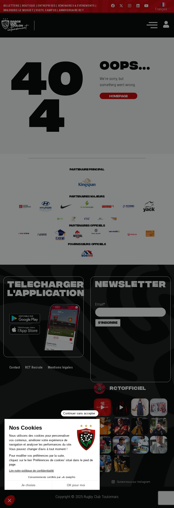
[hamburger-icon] (41, 32)
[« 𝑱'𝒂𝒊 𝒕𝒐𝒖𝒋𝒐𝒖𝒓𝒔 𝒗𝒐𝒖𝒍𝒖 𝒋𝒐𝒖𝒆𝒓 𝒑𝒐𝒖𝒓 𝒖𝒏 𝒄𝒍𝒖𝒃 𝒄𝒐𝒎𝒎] (158, 444)
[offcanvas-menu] (152, 24)
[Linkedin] (138, 5)
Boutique (28, 5)
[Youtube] (146, 5)
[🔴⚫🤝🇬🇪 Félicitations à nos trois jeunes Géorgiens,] (102, 463)
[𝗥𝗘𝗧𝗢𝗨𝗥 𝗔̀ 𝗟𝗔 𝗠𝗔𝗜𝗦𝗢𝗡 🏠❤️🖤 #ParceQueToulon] (121, 407)
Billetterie (11, 5)
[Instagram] (129, 5)
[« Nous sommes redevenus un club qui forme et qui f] (158, 426)
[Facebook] (112, 5)
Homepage (118, 95)
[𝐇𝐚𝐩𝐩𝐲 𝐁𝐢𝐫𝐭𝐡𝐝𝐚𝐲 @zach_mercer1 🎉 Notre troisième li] (140, 426)
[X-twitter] (121, 5)
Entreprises (46, 5)
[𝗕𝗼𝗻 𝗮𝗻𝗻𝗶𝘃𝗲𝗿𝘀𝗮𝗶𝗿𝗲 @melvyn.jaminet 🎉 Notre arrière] (121, 426)
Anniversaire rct (71, 10)
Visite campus (45, 10)
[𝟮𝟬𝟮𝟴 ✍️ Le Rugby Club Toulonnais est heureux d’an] (158, 407)
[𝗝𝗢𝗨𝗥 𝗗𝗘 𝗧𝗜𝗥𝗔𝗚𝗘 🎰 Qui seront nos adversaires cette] (102, 407)
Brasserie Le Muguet (18, 10)
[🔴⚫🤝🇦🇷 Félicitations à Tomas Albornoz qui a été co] (102, 444)
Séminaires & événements (76, 5)
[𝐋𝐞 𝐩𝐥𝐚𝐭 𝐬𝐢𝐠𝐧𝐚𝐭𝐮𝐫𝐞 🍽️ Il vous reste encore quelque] (140, 444)
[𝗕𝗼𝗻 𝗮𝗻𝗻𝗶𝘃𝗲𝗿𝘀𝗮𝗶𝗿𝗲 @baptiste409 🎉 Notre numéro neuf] (121, 463)
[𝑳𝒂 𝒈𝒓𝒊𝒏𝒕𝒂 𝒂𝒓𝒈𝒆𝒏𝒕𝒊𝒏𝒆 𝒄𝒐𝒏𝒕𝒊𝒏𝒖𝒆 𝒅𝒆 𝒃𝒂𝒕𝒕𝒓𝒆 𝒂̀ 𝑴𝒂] (102, 426)
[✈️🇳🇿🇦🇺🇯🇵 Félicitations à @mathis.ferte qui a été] (121, 444)
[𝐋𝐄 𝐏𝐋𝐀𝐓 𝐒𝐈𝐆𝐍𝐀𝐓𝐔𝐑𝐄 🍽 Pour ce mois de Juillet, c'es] (140, 407)
